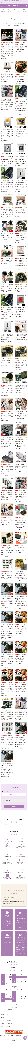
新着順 (23, 23)
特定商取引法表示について (7, 1023)
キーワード (5, 791)
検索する (14, 806)
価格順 (19, 23)
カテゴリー (5, 797)
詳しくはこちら (7, 927)
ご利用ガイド (4, 1014)
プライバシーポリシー (6, 1026)
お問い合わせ (4, 1017)
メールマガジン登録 (6, 1020)
